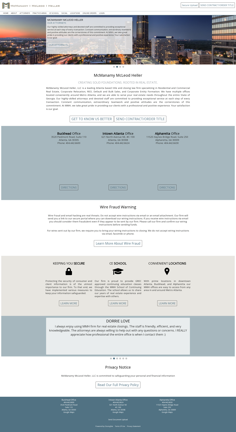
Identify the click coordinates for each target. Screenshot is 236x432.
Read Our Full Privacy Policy (118, 385)
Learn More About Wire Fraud (118, 243)
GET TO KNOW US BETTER (91, 119)
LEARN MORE (68, 303)
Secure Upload (190, 5)
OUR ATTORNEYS (58, 44)
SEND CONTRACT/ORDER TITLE (217, 5)
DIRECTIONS (69, 187)
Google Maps (68, 412)
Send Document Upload (118, 419)
